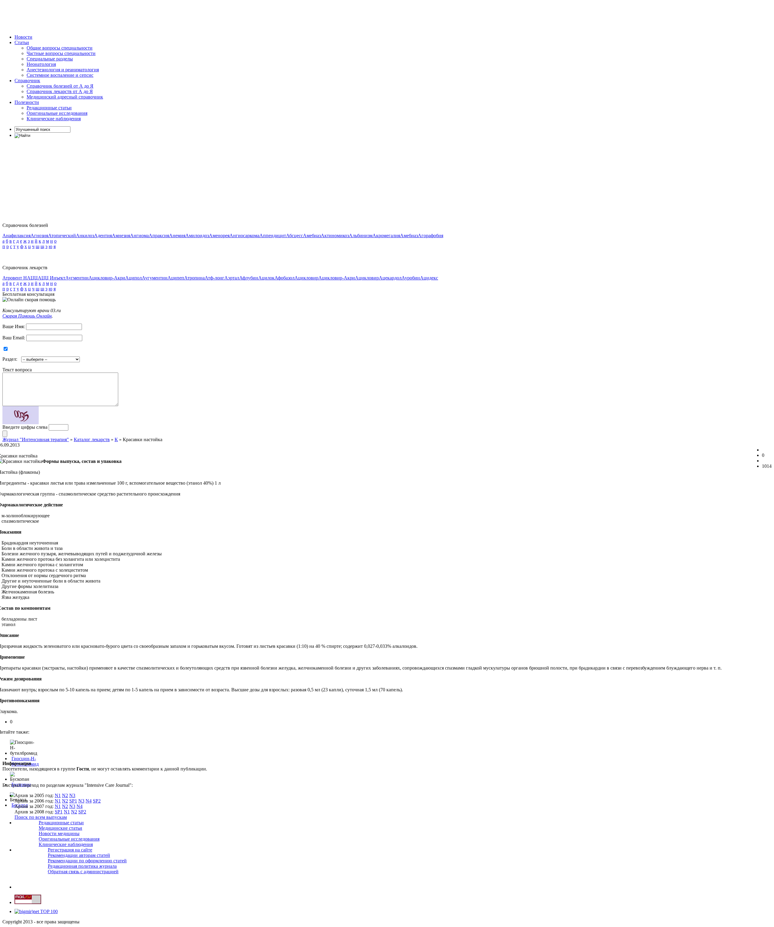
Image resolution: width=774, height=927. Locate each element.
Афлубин (248, 277)
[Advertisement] (112, 16)
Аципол (133, 277)
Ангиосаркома (244, 235)
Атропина (194, 277)
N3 (72, 795)
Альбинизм (360, 235)
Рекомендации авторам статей (79, 855)
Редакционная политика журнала (82, 866)
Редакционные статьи (49, 107)
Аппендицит (272, 235)
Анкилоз (85, 235)
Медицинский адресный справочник (65, 96)
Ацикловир (306, 277)
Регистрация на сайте (70, 849)
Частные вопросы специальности (61, 53)
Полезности (27, 102)
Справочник (27, 80)
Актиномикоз (335, 235)
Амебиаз (312, 235)
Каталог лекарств (92, 439)
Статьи (22, 42)
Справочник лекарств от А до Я (60, 91)
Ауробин (411, 277)
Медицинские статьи (60, 828)
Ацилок (266, 277)
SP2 (97, 800)
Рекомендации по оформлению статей (87, 860)
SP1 (73, 800)
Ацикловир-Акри (107, 277)
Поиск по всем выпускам (41, 817)
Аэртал (231, 277)
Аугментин (77, 277)
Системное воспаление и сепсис (60, 75)
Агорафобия (430, 235)
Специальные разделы (50, 58)
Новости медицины (59, 833)
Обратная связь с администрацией (83, 871)
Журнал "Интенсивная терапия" (35, 439)
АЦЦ (32, 277)
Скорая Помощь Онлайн (27, 315)
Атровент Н (14, 277)
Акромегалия (386, 235)
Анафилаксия (16, 235)
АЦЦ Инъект (51, 277)
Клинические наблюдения (54, 118)
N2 (65, 795)
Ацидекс (429, 277)
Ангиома (139, 235)
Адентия (103, 235)
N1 (58, 795)
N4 (89, 800)
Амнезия (121, 235)
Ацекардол (390, 277)
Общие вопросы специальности (60, 47)
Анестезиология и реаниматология (63, 69)
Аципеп (175, 277)
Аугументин (154, 277)
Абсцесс (294, 235)
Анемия (177, 235)
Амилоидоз (197, 235)
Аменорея (219, 235)
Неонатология (41, 64)
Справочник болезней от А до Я (60, 86)
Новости (23, 37)
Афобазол (284, 277)
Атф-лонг (214, 277)
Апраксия (159, 235)
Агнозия (39, 235)
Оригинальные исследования (57, 113)
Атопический (62, 235)
